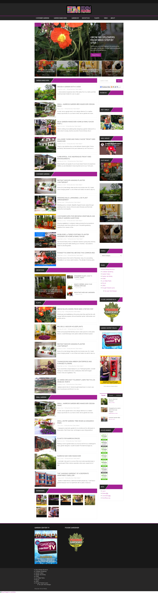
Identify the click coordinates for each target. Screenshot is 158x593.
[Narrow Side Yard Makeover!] (45, 461)
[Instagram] (108, 1)
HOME (103, 278)
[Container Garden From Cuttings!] (78, 499)
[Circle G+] (121, 1)
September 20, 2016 (45, 75)
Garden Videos (106, 274)
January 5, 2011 (78, 294)
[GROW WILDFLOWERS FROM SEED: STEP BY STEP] (45, 314)
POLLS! (104, 283)
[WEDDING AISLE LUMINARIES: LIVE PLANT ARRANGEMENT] (45, 203)
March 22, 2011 (61, 441)
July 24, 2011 (78, 287)
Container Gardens (42, 18)
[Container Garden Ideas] (104, 419)
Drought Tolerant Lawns (108, 288)
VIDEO (106, 18)
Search (119, 80)
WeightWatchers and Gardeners (84, 292)
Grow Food (86, 18)
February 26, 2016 (68, 75)
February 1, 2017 (111, 241)
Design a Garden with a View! (69, 87)
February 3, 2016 (112, 75)
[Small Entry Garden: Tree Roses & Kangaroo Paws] (45, 426)
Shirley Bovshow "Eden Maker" (74, 89)
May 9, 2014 (60, 108)
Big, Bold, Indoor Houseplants (70, 326)
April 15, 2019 (60, 311)
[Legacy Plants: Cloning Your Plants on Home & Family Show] (41, 500)
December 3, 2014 (61, 239)
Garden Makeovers (60, 18)
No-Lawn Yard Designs (111, 291)
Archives (118, 395)
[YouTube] (115, 1)
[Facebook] (102, 1)
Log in (103, 491)
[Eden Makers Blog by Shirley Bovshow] (79, 9)
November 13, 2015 (62, 366)
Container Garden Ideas (114, 417)
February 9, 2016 (90, 75)
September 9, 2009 (113, 413)
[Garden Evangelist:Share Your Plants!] (53, 512)
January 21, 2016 (61, 184)
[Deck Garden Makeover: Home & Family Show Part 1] (45, 127)
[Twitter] (105, 1)
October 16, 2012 (61, 143)
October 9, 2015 (61, 384)
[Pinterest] (118, 1)
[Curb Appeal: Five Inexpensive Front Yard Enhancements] (45, 162)
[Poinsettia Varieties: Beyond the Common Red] (45, 258)
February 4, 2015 (61, 220)
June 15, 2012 (78, 279)
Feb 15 (51, 296)
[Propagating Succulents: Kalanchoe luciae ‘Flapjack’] (41, 511)
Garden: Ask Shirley (107, 276)
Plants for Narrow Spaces (68, 438)
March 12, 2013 (61, 126)
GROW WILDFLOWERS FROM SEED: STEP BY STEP (103, 40)
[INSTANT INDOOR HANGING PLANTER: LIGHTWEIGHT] (45, 185)
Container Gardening (107, 271)
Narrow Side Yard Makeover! (69, 456)
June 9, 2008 (60, 478)
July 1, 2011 (60, 425)
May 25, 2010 (112, 419)
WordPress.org (106, 498)
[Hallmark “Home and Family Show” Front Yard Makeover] (45, 144)
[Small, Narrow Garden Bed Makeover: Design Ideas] (45, 109)
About (113, 18)
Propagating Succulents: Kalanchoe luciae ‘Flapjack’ (115, 410)
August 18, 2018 (61, 89)
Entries (105, 493)
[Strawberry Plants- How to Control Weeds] (70, 276)
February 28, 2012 (61, 161)
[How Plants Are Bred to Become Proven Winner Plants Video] (53, 497)
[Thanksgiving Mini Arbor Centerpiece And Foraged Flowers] (45, 367)
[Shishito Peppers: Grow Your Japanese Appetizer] (70, 287)
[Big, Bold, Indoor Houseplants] (45, 332)
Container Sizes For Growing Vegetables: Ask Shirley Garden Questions (50, 291)
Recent (111, 395)
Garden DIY (75, 18)
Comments (106, 495)
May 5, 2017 (111, 220)
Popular (103, 395)
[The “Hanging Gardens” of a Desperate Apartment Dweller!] (45, 479)
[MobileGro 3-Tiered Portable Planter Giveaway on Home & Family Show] (45, 240)
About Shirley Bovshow (108, 269)
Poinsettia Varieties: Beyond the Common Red (76, 253)
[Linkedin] (112, 1)
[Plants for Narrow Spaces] (45, 444)
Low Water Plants (106, 281)
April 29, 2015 (60, 202)
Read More (96, 55)
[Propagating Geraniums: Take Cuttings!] (65, 498)
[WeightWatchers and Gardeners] (70, 294)
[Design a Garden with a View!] (45, 92)
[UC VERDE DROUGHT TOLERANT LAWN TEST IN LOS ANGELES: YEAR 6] (45, 385)
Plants (97, 18)
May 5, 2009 (60, 458)
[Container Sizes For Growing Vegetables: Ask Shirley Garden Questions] (45, 221)
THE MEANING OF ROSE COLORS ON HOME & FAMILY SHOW (112, 69)
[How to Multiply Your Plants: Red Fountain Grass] (90, 500)
